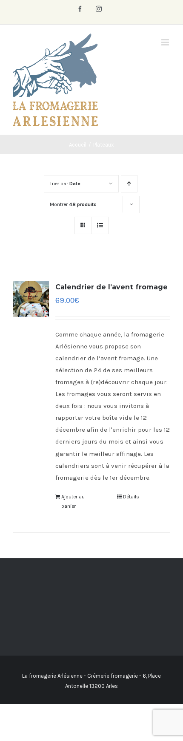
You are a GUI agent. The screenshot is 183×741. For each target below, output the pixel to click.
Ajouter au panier (73, 501)
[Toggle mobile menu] (165, 42)
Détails (131, 497)
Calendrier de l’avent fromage (111, 287)
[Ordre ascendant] (129, 183)
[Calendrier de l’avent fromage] (31, 299)
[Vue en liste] (100, 225)
